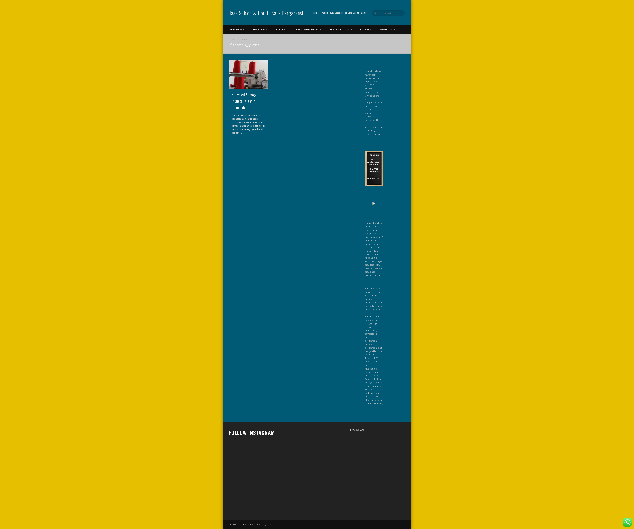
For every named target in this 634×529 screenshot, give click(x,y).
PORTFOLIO (282, 29)
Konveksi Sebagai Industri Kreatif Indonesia (245, 101)
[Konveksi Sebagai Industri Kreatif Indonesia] (248, 74)
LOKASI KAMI (237, 29)
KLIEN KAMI (366, 29)
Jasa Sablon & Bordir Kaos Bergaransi (266, 13)
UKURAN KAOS (387, 29)
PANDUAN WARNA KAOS (308, 29)
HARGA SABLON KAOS (340, 29)
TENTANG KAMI (260, 29)
